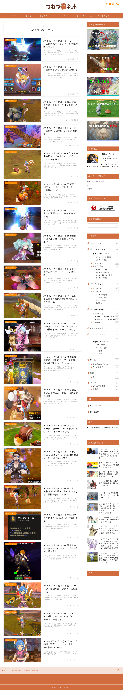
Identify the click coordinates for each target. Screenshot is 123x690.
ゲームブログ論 (105, 386)
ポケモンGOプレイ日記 (104, 275)
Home (16, 16)
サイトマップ (104, 16)
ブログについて (104, 383)
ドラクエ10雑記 (101, 300)
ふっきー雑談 (104, 243)
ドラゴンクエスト (104, 284)
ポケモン (29, 16)
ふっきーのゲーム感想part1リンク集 (104, 166)
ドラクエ (43, 16)
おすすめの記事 (103, 328)
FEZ (105, 339)
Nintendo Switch (62, 16)
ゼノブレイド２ (105, 314)
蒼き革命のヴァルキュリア (105, 364)
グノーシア (105, 322)
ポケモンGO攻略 (102, 270)
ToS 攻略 (99, 351)
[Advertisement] (103, 592)
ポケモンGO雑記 (102, 278)
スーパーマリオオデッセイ (105, 317)
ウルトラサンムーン (105, 263)
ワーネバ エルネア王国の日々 (105, 320)
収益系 (105, 389)
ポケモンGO (105, 266)
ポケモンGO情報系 (102, 272)
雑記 (104, 373)
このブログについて (111, 164)
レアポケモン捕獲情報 (103, 257)
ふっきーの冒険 (101, 297)
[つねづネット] (61, 10)
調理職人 (99, 303)
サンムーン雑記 (101, 260)
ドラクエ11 (105, 288)
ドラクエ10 (105, 291)
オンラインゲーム (84, 16)
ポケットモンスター (104, 249)
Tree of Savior (105, 345)
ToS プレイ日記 (101, 348)
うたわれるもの (105, 367)
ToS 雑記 (99, 353)
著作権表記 (94, 412)
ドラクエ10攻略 (101, 295)
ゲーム (104, 360)
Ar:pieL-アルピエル (105, 342)
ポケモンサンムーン (105, 254)
